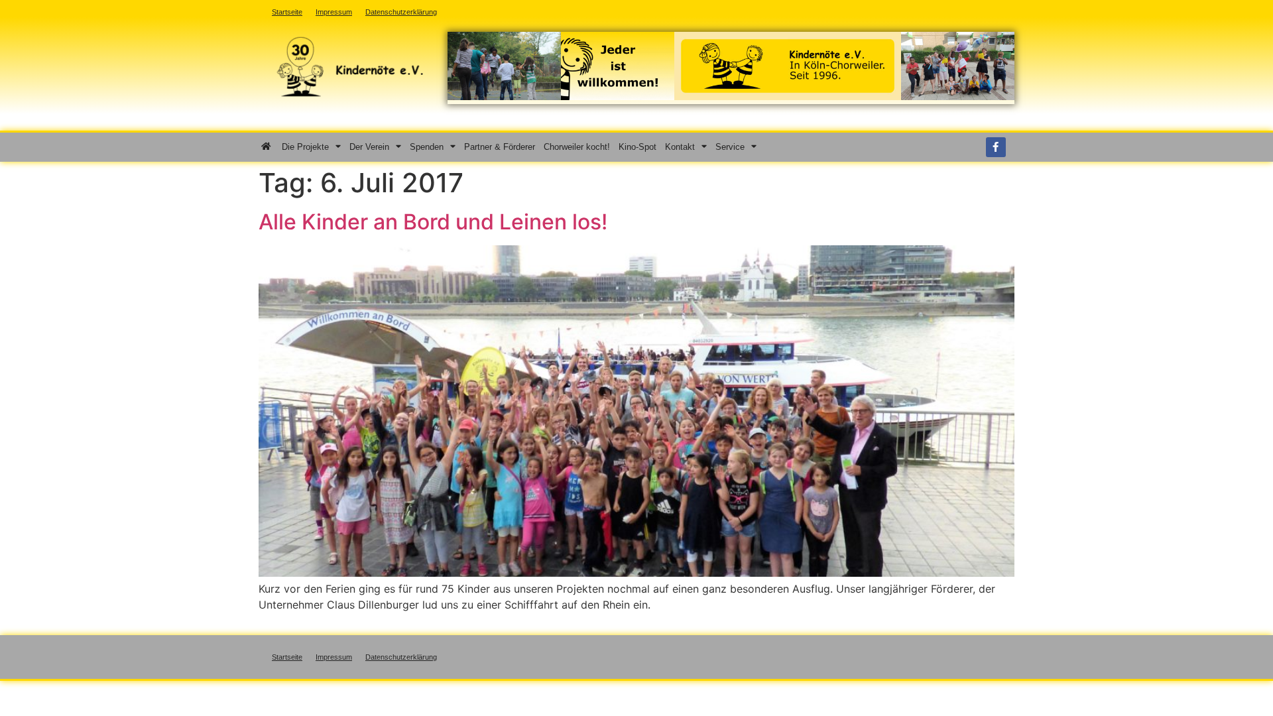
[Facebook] (996, 147)
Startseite (287, 657)
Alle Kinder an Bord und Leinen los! (433, 222)
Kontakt (680, 147)
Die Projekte (305, 147)
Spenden (427, 147)
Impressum (334, 657)
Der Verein (369, 147)
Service (730, 147)
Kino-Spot (637, 147)
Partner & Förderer (499, 147)
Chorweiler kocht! (577, 147)
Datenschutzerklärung (401, 657)
